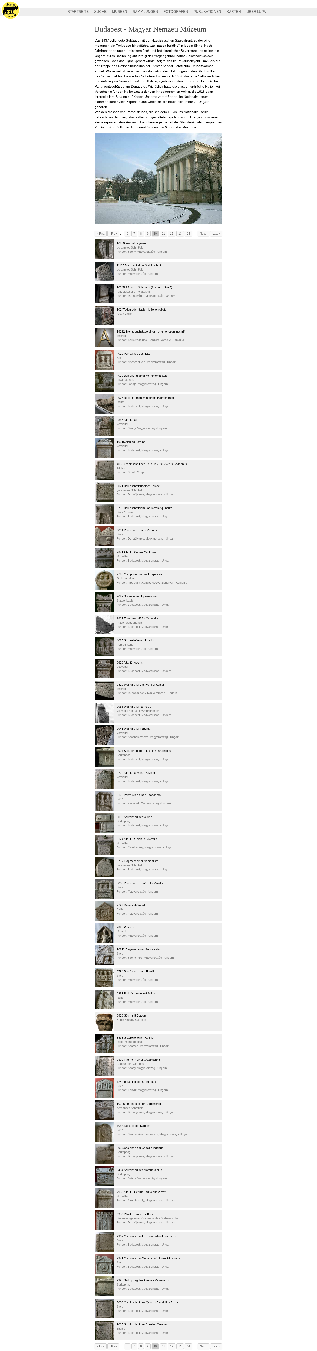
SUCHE (100, 11)
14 (188, 233)
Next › (203, 233)
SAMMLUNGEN (145, 11)
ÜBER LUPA (256, 11)
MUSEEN (119, 11)
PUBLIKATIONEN (207, 11)
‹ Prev (113, 233)
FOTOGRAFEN (176, 11)
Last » (216, 233)
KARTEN (234, 11)
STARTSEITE (78, 11)
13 (180, 233)
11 (163, 233)
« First (100, 233)
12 (171, 233)
